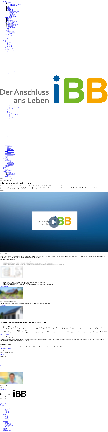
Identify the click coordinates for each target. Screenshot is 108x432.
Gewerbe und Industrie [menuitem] (11, 32)
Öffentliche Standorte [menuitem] (11, 33)
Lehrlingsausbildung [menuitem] (10, 48)
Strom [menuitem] (8, 3)
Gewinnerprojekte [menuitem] (8, 176)
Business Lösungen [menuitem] (8, 34)
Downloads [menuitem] (7, 62)
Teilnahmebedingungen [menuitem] (11, 174)
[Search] (11, 178)
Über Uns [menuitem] (6, 416)
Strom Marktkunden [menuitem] (13, 5)
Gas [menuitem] (8, 6)
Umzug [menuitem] (6, 55)
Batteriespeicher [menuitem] (10, 26)
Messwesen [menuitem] (9, 18)
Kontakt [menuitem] (4, 63)
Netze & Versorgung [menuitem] (8, 17)
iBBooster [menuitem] (4, 67)
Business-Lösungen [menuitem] (8, 412)
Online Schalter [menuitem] (5, 54)
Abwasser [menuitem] (9, 8)
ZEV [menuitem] (8, 28)
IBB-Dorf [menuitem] (6, 419)
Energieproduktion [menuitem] (10, 46)
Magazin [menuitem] (6, 53)
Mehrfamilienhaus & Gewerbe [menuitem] (12, 24)
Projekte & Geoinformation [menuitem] (12, 21)
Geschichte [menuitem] (9, 44)
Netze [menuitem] (8, 19)
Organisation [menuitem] (9, 42)
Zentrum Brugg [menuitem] (12, 15)
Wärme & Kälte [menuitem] (10, 10)
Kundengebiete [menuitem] (10, 45)
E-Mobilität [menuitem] (7, 30)
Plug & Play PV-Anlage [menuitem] (11, 25)
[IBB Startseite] (54, 102)
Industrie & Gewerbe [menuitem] (11, 35)
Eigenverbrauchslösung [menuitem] (11, 27)
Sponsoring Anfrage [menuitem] (10, 51)
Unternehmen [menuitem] (7, 41)
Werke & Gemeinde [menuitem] (10, 36)
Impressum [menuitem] (5, 428)
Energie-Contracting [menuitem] (13, 12)
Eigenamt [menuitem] (11, 13)
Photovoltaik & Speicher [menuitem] (9, 22)
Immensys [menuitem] (9, 39)
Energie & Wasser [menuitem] (8, 2)
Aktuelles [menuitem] (6, 52)
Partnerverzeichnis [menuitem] (8, 66)
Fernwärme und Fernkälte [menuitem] (14, 11)
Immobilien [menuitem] (9, 37)
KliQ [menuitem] (3, 64)
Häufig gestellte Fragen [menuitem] (11, 173)
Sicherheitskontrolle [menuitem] (10, 59)
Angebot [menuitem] (4, 1)
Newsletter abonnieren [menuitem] (7, 430)
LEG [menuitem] (8, 29)
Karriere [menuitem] (6, 47)
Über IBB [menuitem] (4, 40)
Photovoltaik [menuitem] (7, 410)
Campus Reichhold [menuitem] (12, 16)
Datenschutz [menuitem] (5, 429)
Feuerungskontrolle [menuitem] (10, 60)
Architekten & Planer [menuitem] (11, 38)
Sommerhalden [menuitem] (12, 14)
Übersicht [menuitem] (6, 65)
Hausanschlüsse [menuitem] (8, 56)
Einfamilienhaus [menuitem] (10, 23)
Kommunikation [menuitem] (10, 20)
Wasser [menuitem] (8, 7)
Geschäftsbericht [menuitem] (8, 49)
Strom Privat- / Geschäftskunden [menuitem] (15, 4)
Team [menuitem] (8, 43)
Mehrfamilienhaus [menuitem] (10, 31)
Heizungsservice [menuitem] (10, 58)
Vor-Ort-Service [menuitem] (8, 57)
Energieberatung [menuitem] (10, 9)
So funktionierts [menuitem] (8, 172)
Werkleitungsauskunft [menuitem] (9, 61)
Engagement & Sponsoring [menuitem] (10, 50)
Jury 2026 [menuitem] (6, 175)
